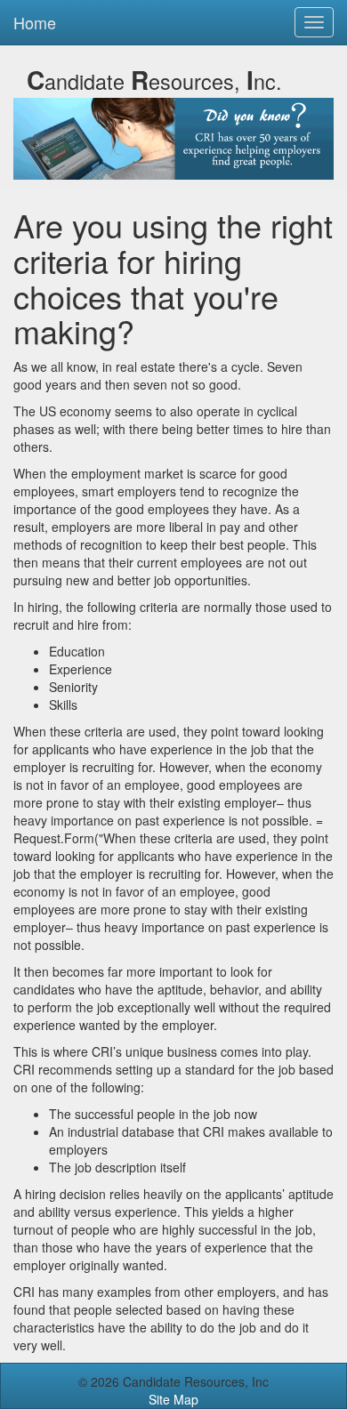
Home (34, 22)
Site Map (173, 1399)
